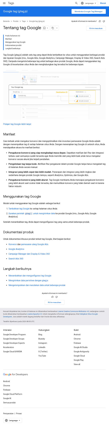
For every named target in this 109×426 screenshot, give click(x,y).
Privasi (19, 413)
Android (77, 334)
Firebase (77, 343)
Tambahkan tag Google (19, 208)
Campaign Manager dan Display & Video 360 (29, 254)
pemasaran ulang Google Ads (34, 244)
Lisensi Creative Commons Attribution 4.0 (73, 311)
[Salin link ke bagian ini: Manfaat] (17, 134)
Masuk (103, 3)
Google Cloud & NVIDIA (12, 351)
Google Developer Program (14, 334)
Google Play (79, 360)
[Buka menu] (4, 3)
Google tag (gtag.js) (15, 11)
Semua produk (9, 403)
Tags (11, 3)
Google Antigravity (81, 351)
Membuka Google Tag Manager (89, 11)
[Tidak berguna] (104, 21)
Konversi (13, 244)
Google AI (7, 398)
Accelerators (8, 347)
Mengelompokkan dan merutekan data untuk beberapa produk (37, 285)
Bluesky (41, 339)
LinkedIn (41, 347)
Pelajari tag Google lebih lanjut (17, 124)
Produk (15, 21)
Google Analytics (16, 249)
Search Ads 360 (16, 258)
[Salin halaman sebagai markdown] (52, 28)
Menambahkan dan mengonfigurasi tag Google (30, 275)
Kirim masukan (95, 28)
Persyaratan (8, 413)
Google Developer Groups (13, 339)
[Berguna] (100, 21)
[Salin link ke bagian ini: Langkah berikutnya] (34, 269)
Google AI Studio (81, 347)
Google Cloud (79, 356)
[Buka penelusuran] (76, 3)
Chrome (77, 339)
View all (77, 364)
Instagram (42, 343)
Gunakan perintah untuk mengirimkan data (32, 213)
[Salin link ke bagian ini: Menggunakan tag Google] (43, 196)
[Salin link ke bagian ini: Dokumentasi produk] (36, 232)
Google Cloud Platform (12, 394)
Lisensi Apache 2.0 (34, 314)
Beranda (6, 21)
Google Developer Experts (14, 343)
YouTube (42, 356)
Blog (40, 334)
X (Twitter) (42, 351)
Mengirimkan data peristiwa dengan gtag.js (28, 280)
